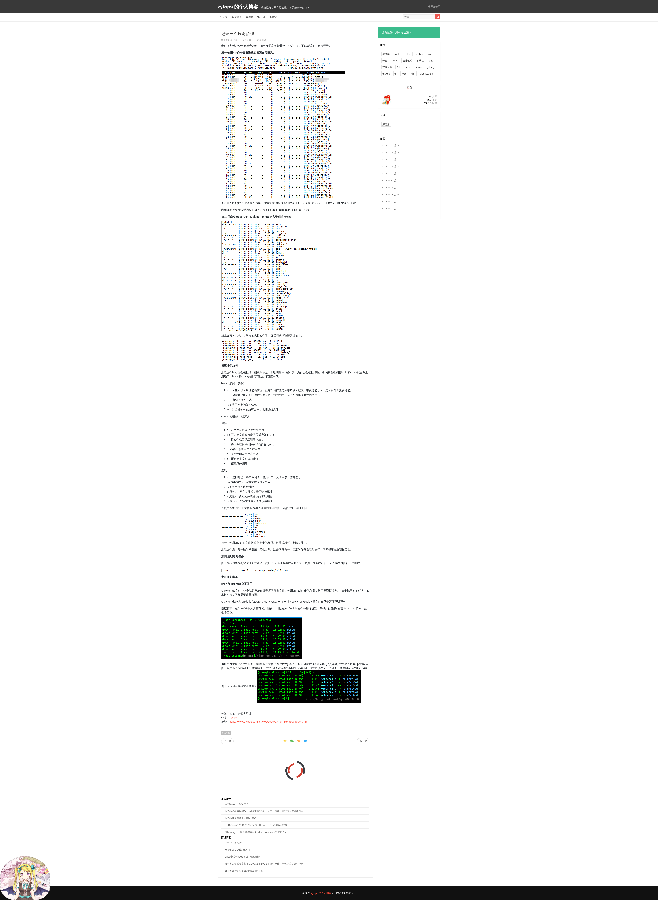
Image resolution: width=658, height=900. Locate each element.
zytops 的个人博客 (239, 6)
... (382, 215)
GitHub (386, 73)
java (430, 54)
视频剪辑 (387, 67)
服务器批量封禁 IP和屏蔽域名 (240, 818)
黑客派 (386, 124)
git (395, 73)
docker (418, 67)
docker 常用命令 (233, 842)
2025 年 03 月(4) (390, 208)
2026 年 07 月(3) (390, 145)
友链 (262, 17)
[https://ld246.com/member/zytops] (408, 88)
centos (397, 54)
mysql (395, 60)
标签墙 (238, 17)
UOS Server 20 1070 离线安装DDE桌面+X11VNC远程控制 (256, 825)
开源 (384, 60)
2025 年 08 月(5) (390, 194)
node (407, 67)
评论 (248, 40)
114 (432, 96)
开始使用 (435, 6)
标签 (430, 60)
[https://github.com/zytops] (411, 88)
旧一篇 (227, 741)
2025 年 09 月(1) (390, 187)
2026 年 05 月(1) (390, 159)
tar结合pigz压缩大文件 (237, 804)
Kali (398, 67)
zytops (233, 717)
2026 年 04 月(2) (390, 166)
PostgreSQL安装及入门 (237, 849)
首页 (224, 17)
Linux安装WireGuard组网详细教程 (243, 856)
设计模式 (407, 60)
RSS (274, 17)
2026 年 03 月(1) (390, 173)
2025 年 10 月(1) (390, 180)
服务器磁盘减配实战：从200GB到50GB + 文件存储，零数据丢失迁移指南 (264, 811)
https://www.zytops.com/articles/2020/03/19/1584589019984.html (268, 721)
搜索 (403, 73)
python (419, 54)
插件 (413, 73)
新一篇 (363, 741)
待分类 (226, 732)
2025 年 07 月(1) (390, 201)
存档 (250, 17)
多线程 (420, 60)
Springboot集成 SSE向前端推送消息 (244, 870)
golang (430, 67)
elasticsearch (427, 73)
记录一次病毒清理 (237, 33)
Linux (409, 54)
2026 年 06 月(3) (390, 152)
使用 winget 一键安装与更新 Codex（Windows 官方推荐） (256, 832)
